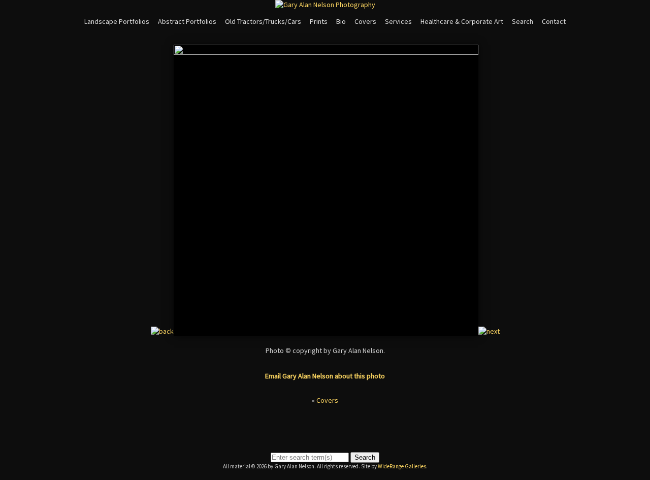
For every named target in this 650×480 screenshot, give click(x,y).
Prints (319, 21)
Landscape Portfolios (116, 21)
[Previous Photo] (162, 331)
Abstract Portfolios (187, 21)
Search (522, 21)
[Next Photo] (489, 331)
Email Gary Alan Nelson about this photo (325, 375)
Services (398, 21)
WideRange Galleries (402, 466)
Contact (554, 21)
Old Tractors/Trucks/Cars (263, 21)
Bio (341, 21)
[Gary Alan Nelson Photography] (325, 4)
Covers (365, 21)
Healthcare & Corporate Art (461, 21)
